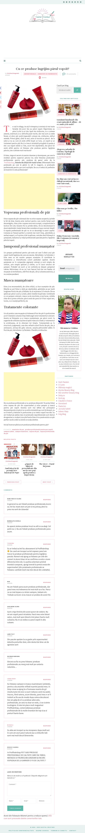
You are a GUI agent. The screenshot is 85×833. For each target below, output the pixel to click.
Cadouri (61, 144)
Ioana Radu (11, 678)
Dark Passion (63, 382)
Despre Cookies (42, 830)
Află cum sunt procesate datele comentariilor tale (28, 817)
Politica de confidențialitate (21, 830)
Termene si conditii (59, 830)
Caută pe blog (62, 85)
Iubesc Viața (63, 411)
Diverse (61, 114)
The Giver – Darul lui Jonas (46, 465)
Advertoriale (30, 74)
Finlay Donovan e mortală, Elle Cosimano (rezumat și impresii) (68, 238)
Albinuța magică (65, 387)
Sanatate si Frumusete (47, 74)
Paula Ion (62, 406)
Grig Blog (62, 414)
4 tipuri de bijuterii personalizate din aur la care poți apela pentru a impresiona (29, 469)
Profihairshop (9, 162)
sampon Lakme (9, 431)
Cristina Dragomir (13, 73)
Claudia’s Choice (65, 401)
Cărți (60, 230)
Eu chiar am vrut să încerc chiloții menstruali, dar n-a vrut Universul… (68, 181)
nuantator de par (18, 429)
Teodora (10, 543)
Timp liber (62, 203)
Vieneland (62, 403)
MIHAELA (10, 725)
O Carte (61, 384)
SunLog (61, 398)
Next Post (47, 482)
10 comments (71, 74)
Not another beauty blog (68, 392)
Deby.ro (61, 395)
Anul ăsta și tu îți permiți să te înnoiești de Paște (11, 470)
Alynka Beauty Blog (66, 390)
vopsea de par (34, 431)
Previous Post (13, 482)
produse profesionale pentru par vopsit (39, 429)
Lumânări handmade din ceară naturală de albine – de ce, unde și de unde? (69, 122)
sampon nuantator (21, 431)
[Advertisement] (42, 42)
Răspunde (47, 499)
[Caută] (77, 90)
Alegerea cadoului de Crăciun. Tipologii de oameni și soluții (66, 151)
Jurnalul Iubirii (64, 408)
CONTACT (72, 830)
